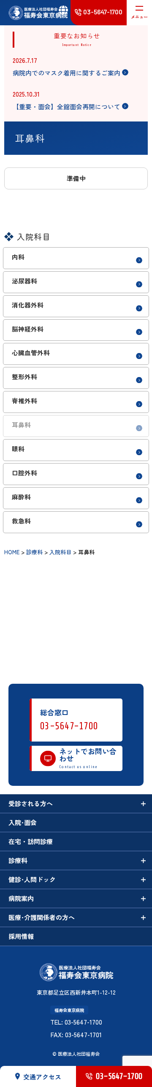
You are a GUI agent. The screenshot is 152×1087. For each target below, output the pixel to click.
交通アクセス (42, 1076)
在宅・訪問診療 (30, 841)
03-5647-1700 (69, 726)
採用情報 (21, 936)
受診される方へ (30, 803)
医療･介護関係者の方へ (41, 917)
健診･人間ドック (32, 879)
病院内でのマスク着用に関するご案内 (66, 72)
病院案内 (21, 898)
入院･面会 (22, 822)
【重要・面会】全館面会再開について (66, 106)
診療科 (17, 860)
